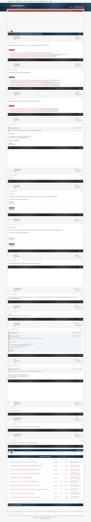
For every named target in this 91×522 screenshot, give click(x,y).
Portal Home (19, 1)
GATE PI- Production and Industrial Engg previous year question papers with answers (28, 489)
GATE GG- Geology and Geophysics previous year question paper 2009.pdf (27, 108)
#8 (82, 260)
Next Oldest (11, 450)
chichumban (16, 36)
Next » (15, 31)
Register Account (79, 7)
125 (61, 481)
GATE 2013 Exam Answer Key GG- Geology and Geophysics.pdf (24, 81)
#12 (82, 365)
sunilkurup (76, 497)
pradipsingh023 (17, 288)
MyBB (40, 517)
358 (62, 485)
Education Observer (13, 10)
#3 (82, 98)
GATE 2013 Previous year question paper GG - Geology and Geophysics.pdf (27, 80)
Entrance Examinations (31, 10)
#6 (82, 191)
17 (61, 469)
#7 (82, 224)
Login (71, 7)
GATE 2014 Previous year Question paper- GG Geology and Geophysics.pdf (27, 55)
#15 (82, 440)
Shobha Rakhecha (18, 418)
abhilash (56, 485)
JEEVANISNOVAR (77, 493)
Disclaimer (43, 518)
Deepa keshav (77, 466)
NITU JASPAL (16, 323)
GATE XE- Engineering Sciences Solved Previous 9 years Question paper (26, 465)
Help (51, 1)
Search (26, 1)
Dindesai (76, 482)
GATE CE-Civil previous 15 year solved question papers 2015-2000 (24, 469)
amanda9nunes (77, 470)
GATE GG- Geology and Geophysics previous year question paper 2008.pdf (27, 110)
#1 (82, 42)
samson (56, 497)
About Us (48, 518)
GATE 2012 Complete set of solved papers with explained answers (24, 481)
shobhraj (16, 118)
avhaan (15, 255)
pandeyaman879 (77, 486)
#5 (82, 175)
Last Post (72, 462)
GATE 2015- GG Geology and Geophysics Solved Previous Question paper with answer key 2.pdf (32, 54)
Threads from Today (43, 1)
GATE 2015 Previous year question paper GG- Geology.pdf (23, 52)
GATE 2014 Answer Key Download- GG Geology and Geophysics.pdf (25, 56)
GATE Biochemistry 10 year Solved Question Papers (21, 477)
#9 (82, 294)
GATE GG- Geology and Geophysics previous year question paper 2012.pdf (27, 82)
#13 (82, 408)
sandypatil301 (17, 306)
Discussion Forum (22, 10)
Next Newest (79, 450)
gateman (56, 469)
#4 (82, 124)
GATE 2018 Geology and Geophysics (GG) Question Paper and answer (25, 497)
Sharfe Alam (16, 402)
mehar (55, 477)
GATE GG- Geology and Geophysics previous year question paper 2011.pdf (27, 84)
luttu (56, 465)
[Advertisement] (44, 21)
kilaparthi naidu (17, 169)
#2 (82, 69)
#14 (82, 424)
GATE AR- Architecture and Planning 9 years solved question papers (25, 473)
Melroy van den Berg (52, 517)
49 (61, 493)
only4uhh (76, 489)
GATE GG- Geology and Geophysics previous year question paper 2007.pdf (27, 111)
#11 (82, 329)
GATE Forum (39, 10)
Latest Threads (33, 1)
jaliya (56, 481)
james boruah (17, 185)
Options (80, 33)
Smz (15, 359)
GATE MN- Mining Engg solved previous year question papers (23, 461)
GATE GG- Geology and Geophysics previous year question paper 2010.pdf (27, 85)
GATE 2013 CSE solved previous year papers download (22, 493)
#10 (82, 311)
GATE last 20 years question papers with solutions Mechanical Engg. (25, 485)
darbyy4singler (77, 462)
